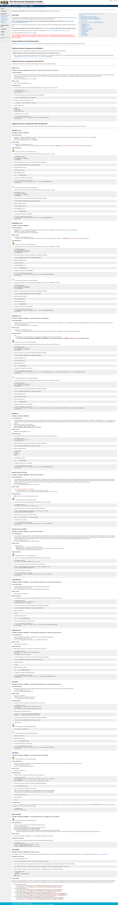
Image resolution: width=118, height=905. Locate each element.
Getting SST (15, 5)
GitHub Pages (19, 903)
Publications (3, 22)
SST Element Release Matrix (64, 30)
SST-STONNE (84, 35)
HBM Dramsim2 (85, 31)
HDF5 (23, 77)
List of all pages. (51, 904)
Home (2, 5)
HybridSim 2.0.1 (85, 26)
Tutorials (3, 21)
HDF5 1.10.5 (84, 20)
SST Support (31, 32)
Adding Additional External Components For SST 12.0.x (91, 14)
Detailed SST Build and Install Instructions (25, 43)
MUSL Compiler (85, 34)
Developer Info (4, 20)
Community (3, 29)
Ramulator (84, 32)
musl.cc (27, 826)
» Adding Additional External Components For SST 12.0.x (34, 7)
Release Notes (19, 24)
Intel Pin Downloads (18, 545)
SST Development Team (31, 904)
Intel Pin (27, 483)
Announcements (4, 16)
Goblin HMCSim (85, 30)
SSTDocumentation (19, 7)
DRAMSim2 (86, 137)
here (30, 83)
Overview (82, 15)
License (3, 34)
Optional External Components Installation (89, 17)
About (115, 0)
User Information (4, 18)
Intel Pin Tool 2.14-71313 (87, 28)
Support (31, 5)
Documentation (24, 5)
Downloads (8, 5)
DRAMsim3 (84, 27)
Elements (3, 17)
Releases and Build (5, 15)
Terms (24, 903)
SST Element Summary (50, 30)
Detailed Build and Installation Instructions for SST (32, 56)
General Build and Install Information (88, 16)
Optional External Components (90, 18)
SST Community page (102, 854)
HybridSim (16, 324)
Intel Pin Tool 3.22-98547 (87, 29)
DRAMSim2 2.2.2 (85, 23)
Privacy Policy (29, 903)
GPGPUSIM (84, 33)
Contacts (111, 0)
